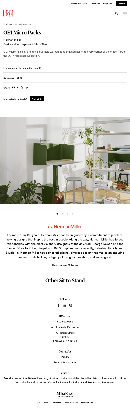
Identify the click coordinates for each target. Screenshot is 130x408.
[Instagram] (70, 305)
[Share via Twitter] (22, 87)
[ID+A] (8, 13)
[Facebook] (58, 305)
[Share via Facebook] (17, 88)
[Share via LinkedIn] (27, 88)
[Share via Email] (13, 87)
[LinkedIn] (64, 305)
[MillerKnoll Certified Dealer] (65, 394)
